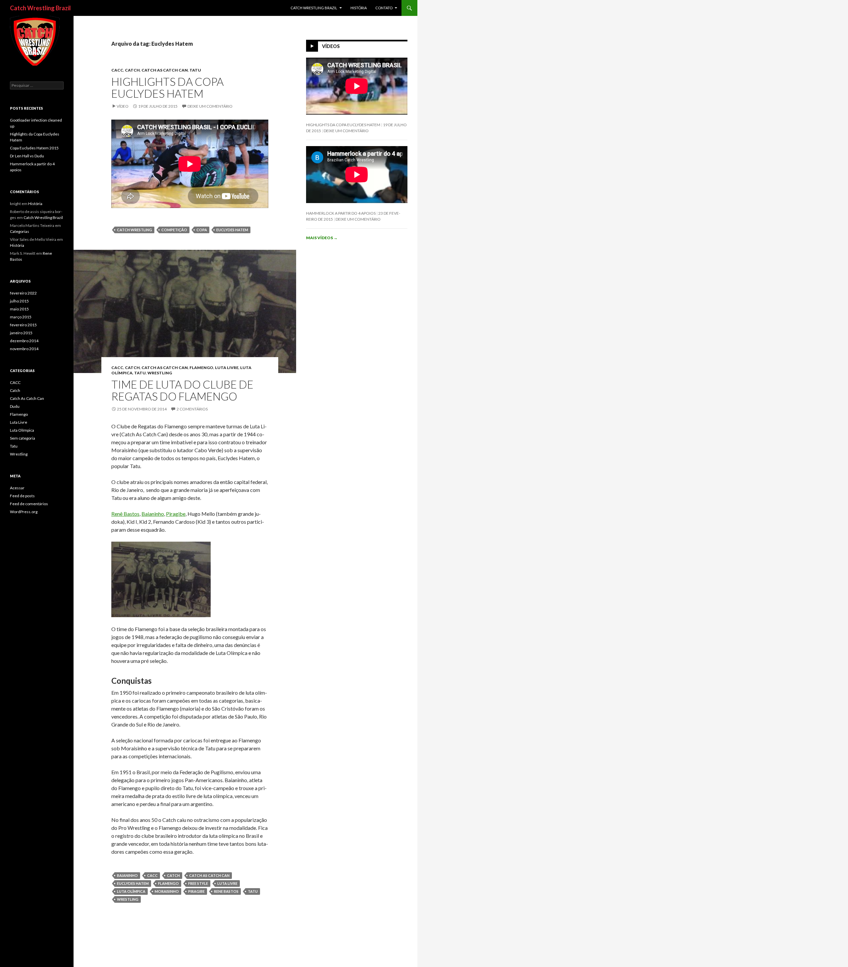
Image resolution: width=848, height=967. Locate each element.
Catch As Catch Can (164, 70)
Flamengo (201, 367)
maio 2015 (19, 308)
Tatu (195, 70)
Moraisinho (167, 891)
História (358, 8)
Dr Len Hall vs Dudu (27, 155)
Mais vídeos (322, 237)
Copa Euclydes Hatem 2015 (34, 147)
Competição (174, 230)
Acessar (17, 487)
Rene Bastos (226, 891)
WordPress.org (23, 511)
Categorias (19, 231)
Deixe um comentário (210, 106)
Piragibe (176, 513)
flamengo (168, 883)
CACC (117, 70)
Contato (384, 8)
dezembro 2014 (24, 340)
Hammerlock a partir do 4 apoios (341, 213)
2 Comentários (192, 408)
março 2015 (20, 316)
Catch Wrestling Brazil (40, 8)
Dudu (15, 406)
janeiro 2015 (21, 332)
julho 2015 (19, 300)
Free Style (198, 883)
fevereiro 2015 (23, 324)
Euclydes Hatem (232, 230)
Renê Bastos (125, 513)
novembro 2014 (24, 348)
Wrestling (159, 372)
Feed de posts (22, 495)
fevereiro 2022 (23, 293)
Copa (201, 230)
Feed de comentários (29, 503)
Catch (132, 70)
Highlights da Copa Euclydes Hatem (167, 87)
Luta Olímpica (131, 891)
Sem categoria (22, 438)
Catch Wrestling (134, 230)
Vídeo (123, 106)
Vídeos (331, 46)
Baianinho (152, 513)
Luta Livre (226, 367)
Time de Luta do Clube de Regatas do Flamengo (182, 390)
